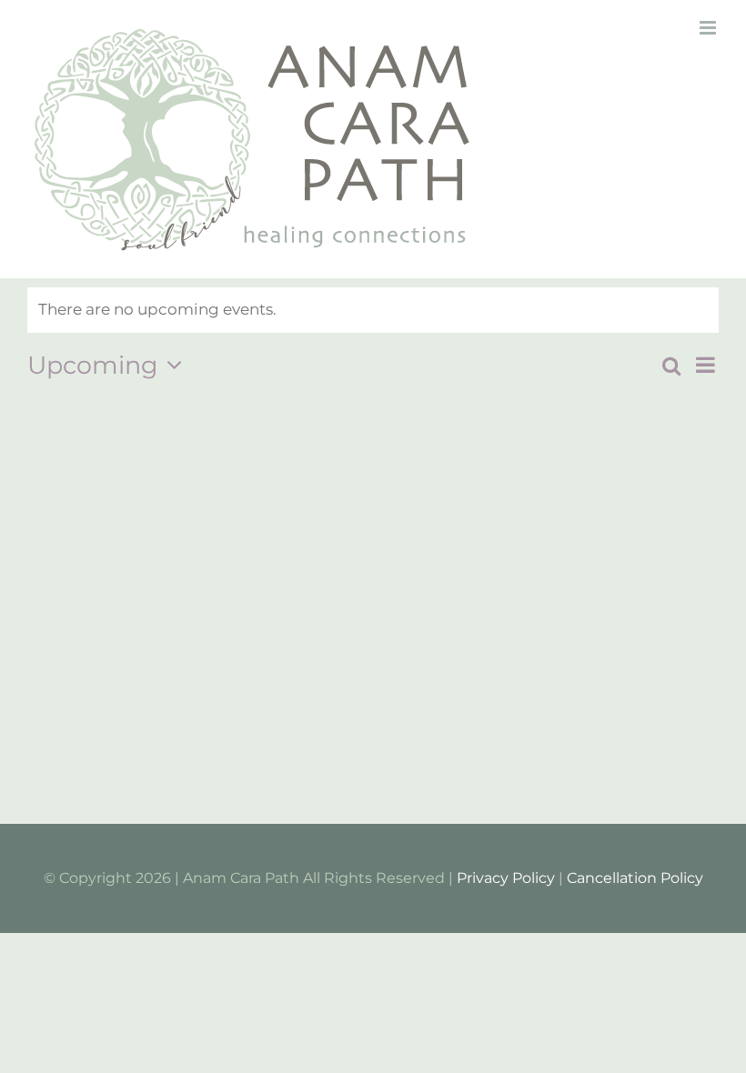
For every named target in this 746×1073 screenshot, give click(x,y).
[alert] (373, 310)
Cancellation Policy (635, 878)
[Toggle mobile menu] (709, 27)
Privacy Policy (506, 878)
